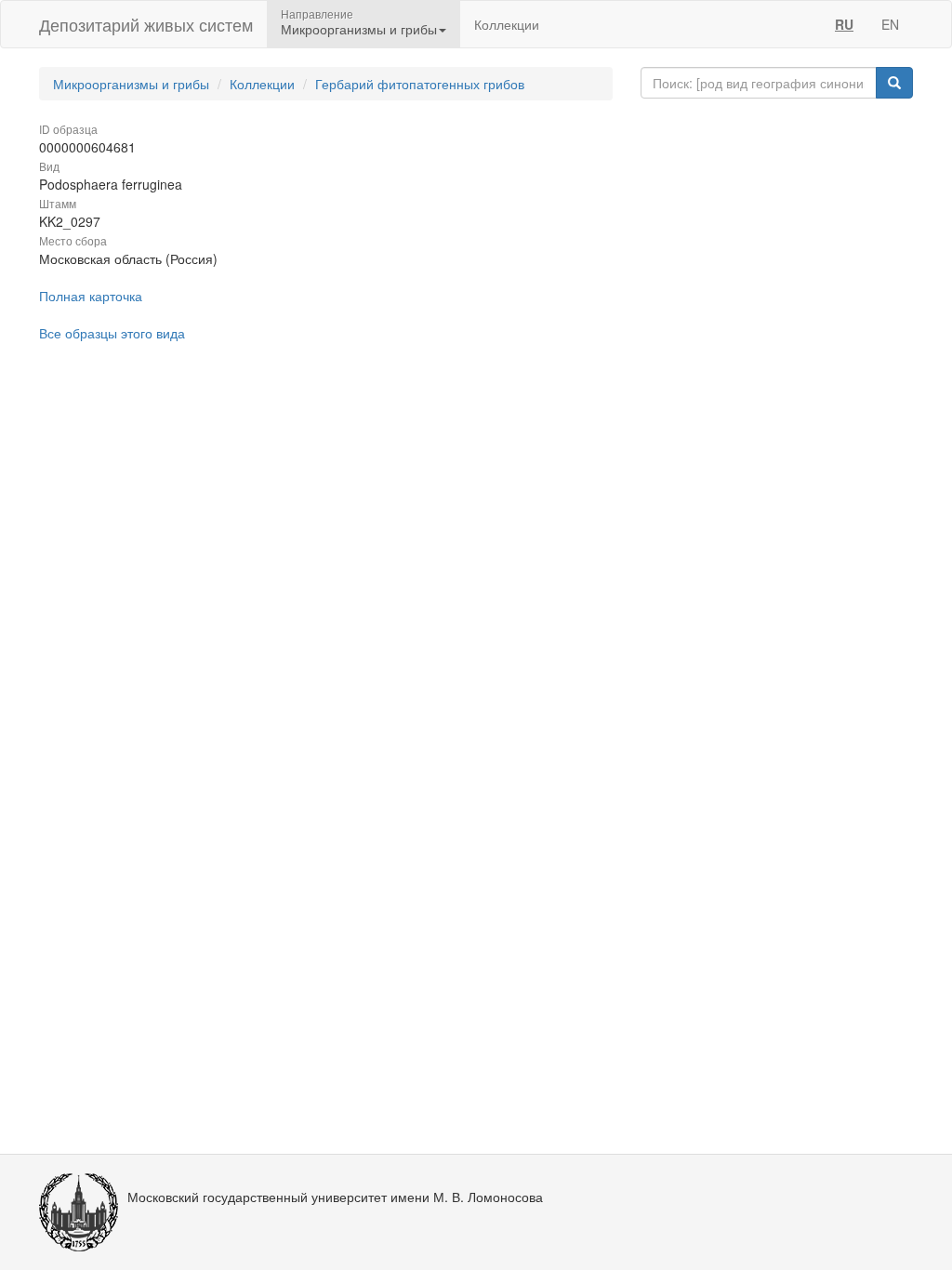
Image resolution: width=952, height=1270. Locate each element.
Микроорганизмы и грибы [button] (359, 29)
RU (844, 24)
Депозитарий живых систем (146, 24)
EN (890, 24)
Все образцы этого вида (112, 333)
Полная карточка (90, 295)
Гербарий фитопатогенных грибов (419, 83)
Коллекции (506, 24)
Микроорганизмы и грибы (131, 83)
